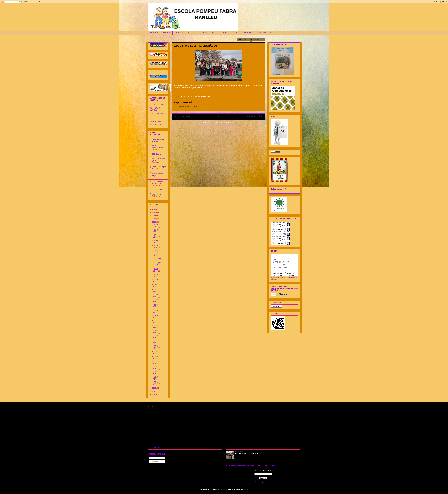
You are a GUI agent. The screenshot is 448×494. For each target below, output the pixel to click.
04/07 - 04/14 (156, 332)
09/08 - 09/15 (156, 280)
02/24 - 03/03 (156, 357)
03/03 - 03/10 (156, 352)
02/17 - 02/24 (156, 362)
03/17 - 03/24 (156, 342)
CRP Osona (156, 154)
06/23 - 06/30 (156, 290)
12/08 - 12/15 (156, 231)
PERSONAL (223, 33)
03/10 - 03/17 (156, 347)
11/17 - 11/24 (156, 246)
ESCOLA (166, 33)
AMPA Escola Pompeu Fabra (158, 147)
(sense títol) (239, 451)
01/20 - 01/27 (156, 378)
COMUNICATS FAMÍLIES (155, 109)
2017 (154, 209)
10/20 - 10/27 (156, 275)
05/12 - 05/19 (156, 311)
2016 (154, 212)
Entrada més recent (182, 117)
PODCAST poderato (157, 125)
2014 (154, 219)
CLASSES (179, 33)
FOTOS (152, 117)
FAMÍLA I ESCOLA (156, 104)
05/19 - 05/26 (156, 306)
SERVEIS (191, 33)
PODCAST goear (156, 121)
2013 (154, 222)
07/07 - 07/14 (156, 285)
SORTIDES (248, 33)
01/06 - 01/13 (156, 383)
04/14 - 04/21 (156, 326)
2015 (154, 216)
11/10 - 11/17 (156, 270)
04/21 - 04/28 (156, 321)
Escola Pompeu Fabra (283, 277)
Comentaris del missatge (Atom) (224, 122)
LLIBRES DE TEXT (207, 33)
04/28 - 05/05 (156, 316)
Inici (218, 117)
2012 (154, 388)
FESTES (236, 33)
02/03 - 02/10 (156, 368)
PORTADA (154, 33)
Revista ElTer (157, 194)
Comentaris (154, 462)
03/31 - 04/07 (156, 337)
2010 (154, 394)
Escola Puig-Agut (159, 167)
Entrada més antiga (255, 117)
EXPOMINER (157, 251)
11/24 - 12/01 (156, 241)
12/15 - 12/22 (156, 226)
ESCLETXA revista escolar (267, 33)
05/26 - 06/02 (156, 301)
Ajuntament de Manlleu (158, 140)
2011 (154, 391)
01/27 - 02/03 (156, 373)
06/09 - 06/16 (156, 296)
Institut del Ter (158, 190)
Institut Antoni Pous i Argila (157, 182)
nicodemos (224, 489)
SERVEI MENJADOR (157, 114)
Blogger (245, 489)
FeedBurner (267, 482)
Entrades (153, 458)
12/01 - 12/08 (156, 236)
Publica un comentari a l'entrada (188, 106)
